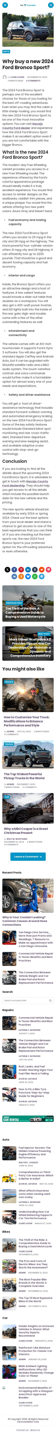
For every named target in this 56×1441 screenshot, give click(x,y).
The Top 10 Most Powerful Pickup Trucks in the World (24, 776)
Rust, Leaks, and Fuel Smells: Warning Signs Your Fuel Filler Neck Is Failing (36, 1070)
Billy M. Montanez (17, 839)
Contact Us (22, 1430)
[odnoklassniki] (21, 576)
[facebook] (14, 569)
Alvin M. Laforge (28, 1079)
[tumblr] (35, 569)
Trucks (9, 682)
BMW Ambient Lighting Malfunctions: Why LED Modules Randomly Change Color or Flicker (36, 1371)
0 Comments (33, 81)
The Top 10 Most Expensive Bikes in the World (35, 1299)
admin (10, 731)
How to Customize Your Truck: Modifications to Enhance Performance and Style (26, 721)
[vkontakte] (14, 576)
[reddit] (41, 569)
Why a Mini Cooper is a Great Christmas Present (26, 831)
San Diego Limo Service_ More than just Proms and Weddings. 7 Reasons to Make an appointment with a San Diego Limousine (36, 939)
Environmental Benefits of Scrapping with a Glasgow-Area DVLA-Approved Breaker (36, 1392)
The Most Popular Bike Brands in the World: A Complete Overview (33, 1283)
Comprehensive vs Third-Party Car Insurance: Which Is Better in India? (36, 1175)
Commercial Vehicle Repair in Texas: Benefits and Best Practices (36, 957)
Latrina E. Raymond (29, 1030)
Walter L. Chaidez (28, 1163)
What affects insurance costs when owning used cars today (34, 1194)
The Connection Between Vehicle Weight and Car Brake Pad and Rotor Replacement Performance (36, 978)
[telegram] (41, 576)
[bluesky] (28, 576)
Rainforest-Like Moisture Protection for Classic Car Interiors (35, 1351)
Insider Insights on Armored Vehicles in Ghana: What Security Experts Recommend (36, 1331)
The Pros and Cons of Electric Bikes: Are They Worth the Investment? (33, 1264)
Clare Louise (17, 77)
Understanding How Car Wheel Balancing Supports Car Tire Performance (35, 1215)
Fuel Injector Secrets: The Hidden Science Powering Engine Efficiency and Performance (35, 1152)
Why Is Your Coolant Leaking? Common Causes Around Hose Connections (24, 921)
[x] (7, 569)
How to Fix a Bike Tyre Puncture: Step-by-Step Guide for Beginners (34, 1092)
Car (7, 797)
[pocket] (48, 569)
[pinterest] (21, 569)
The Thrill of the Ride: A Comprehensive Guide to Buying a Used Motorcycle (25, 612)
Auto (6, 51)
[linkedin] (28, 569)
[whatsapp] (35, 576)
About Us (35, 1430)
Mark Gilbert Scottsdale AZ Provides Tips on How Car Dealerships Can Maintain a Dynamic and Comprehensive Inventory (29, 647)
